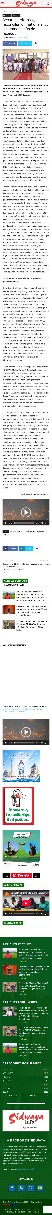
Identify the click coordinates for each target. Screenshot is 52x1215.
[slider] (24, 523)
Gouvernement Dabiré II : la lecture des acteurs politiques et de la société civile (14, 568)
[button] (26, 512)
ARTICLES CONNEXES (15, 581)
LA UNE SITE (14, 11)
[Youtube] (40, 1188)
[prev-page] (4, 636)
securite (6, 534)
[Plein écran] (46, 523)
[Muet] (42, 523)
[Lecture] (6, 523)
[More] (35, 43)
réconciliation (30, 531)
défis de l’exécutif (16, 531)
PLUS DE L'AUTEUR (14, 585)
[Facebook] (12, 1188)
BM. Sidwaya (10, 38)
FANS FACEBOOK (13, 923)
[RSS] (21, 1188)
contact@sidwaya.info (25, 1169)
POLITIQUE (16, 15)
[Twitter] (30, 1188)
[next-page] (8, 636)
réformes (40, 531)
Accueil (5, 11)
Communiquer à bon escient (37, 564)
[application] (26, 512)
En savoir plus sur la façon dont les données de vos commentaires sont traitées (25, 709)
